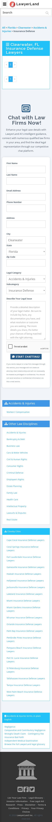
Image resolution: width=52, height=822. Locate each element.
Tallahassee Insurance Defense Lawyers (26, 678)
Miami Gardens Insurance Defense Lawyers (23, 609)
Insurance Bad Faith (14, 737)
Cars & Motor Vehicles (17, 452)
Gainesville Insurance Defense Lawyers (25, 567)
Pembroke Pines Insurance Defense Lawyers (24, 639)
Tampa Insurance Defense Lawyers (23, 685)
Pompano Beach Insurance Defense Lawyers (24, 649)
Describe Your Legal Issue (19, 298)
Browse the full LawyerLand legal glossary (24, 744)
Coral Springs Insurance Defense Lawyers (22, 548)
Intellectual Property (16, 506)
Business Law (13, 446)
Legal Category (13, 272)
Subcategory (12, 284)
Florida (12, 27)
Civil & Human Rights (17, 459)
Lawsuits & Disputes (16, 513)
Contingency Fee (36, 733)
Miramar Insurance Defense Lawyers (24, 617)
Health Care (12, 499)
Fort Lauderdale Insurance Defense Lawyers (24, 559)
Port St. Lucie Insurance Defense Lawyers (22, 660)
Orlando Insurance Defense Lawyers (24, 624)
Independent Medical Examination (21, 740)
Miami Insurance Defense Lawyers (23, 600)
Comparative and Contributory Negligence (24, 730)
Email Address (13, 190)
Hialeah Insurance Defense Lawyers (24, 574)
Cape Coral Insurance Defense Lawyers (25, 540)
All (3, 27)
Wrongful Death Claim (15, 733)
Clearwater (24, 27)
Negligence (9, 726)
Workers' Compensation (18, 412)
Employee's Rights (15, 479)
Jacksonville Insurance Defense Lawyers (26, 587)
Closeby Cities (14, 531)
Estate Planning (14, 486)
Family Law (12, 492)
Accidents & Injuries (22, 403)
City (8, 233)
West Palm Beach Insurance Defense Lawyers (24, 693)
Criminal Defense (15, 472)
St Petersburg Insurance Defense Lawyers (23, 670)
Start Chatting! (27, 356)
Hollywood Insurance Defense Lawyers (25, 580)
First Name (11, 163)
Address (10, 218)
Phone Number (14, 202)
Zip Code (10, 256)
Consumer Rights (15, 466)
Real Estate (12, 519)
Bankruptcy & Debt (16, 439)
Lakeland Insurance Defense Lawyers (24, 594)
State (9, 245)
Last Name (11, 174)
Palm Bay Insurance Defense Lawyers (25, 631)
